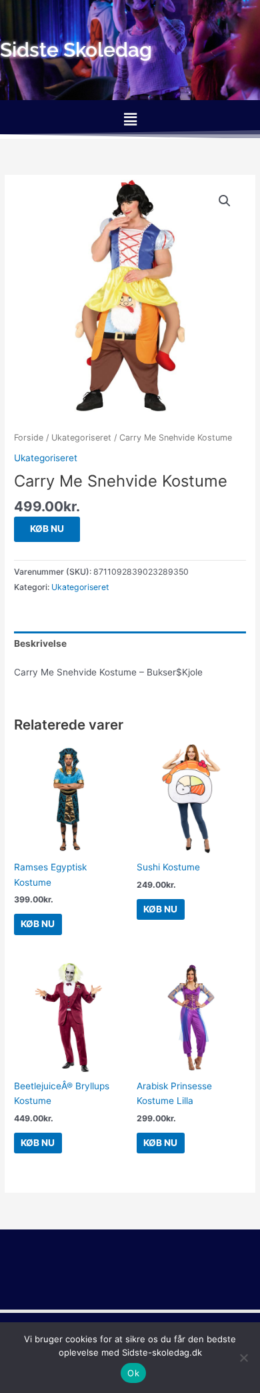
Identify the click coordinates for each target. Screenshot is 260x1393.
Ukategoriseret (81, 438)
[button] (130, 119)
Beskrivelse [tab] (40, 643)
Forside (28, 438)
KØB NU (47, 528)
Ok (133, 1373)
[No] (243, 1357)
